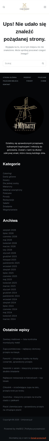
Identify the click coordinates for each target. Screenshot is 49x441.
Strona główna (10, 77)
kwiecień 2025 (10, 283)
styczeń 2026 (9, 253)
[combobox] (21, 63)
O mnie (43, 81)
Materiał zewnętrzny (12, 190)
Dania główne (9, 176)
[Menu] (45, 7)
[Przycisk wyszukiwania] (43, 63)
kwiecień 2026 (10, 243)
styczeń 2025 (9, 289)
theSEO (19, 428)
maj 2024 (7, 312)
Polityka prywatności (35, 428)
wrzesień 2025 (10, 266)
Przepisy (27, 77)
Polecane (42, 77)
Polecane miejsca (10, 81)
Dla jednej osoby (11, 183)
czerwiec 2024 (10, 309)
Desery (6, 180)
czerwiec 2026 (10, 236)
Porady (29, 81)
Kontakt (6, 84)
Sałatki (6, 203)
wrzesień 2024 (10, 299)
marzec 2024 (9, 319)
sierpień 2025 (9, 269)
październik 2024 (11, 296)
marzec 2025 (9, 286)
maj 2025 (7, 279)
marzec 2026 (9, 246)
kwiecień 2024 (10, 316)
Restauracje (8, 200)
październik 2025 (11, 263)
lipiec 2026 (8, 233)
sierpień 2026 (9, 230)
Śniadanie (7, 206)
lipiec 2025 (8, 273)
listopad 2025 (9, 259)
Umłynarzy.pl (26, 419)
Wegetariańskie (10, 209)
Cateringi (7, 173)
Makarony (7, 186)
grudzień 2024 (10, 292)
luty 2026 (7, 249)
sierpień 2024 (9, 302)
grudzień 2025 (10, 256)
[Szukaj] (4, 7)
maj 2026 (7, 240)
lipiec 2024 (8, 306)
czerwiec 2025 (10, 276)
